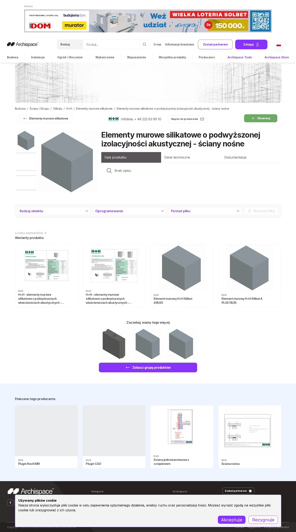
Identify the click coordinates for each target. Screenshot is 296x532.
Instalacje (38, 57)
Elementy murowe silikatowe (48, 118)
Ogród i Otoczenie (70, 57)
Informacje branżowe (179, 44)
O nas (157, 44)
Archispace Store (277, 57)
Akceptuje (231, 519)
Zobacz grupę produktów (151, 367)
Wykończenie (104, 57)
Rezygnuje (263, 519)
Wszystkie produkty (172, 57)
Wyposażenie (136, 57)
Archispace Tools (240, 57)
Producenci (207, 57)
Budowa (12, 57)
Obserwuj (263, 118)
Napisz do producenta (184, 118)
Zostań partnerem (215, 44)
